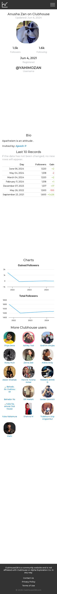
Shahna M (28, 416)
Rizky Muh (10, 362)
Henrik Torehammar (28, 381)
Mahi (9, 436)
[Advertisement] (28, 104)
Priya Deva (9, 345)
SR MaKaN (28, 399)
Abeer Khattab (10, 380)
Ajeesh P (21, 146)
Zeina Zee (28, 362)
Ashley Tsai (28, 345)
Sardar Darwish (47, 399)
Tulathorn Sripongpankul (47, 417)
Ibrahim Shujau (47, 345)
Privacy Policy (28, 582)
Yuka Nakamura (9, 416)
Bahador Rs (9, 399)
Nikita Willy (47, 362)
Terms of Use (28, 585)
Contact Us (28, 578)
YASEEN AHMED (47, 381)
